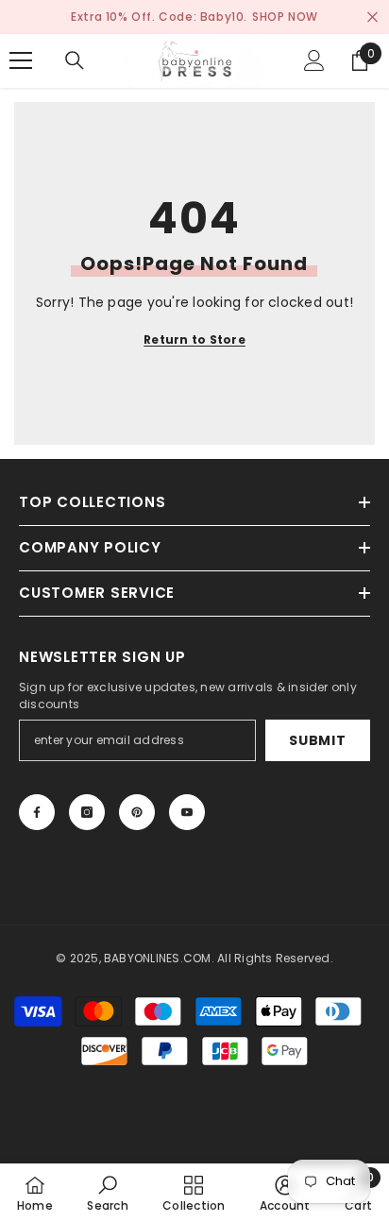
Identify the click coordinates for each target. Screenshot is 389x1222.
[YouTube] (187, 812)
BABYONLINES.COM (157, 958)
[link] (107, 1192)
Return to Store (194, 339)
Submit (317, 740)
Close (372, 17)
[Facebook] (37, 812)
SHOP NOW (285, 16)
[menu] (20, 60)
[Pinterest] (137, 812)
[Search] (74, 60)
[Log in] (314, 60)
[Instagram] (87, 812)
